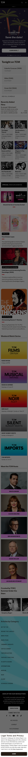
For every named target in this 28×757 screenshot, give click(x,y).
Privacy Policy (5, 745)
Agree (14, 754)
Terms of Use (11, 740)
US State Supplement (17, 749)
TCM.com (10, 738)
